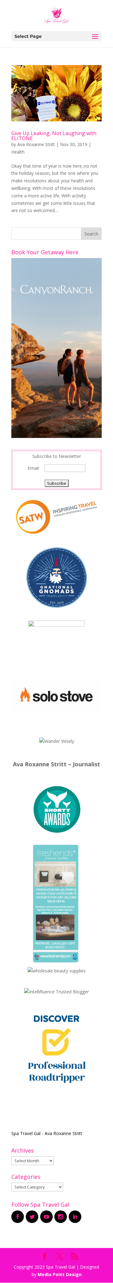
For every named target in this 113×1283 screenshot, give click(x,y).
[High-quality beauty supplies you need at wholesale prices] (57, 971)
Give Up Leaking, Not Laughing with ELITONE (53, 136)
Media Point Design (60, 1274)
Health (17, 152)
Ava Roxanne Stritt (36, 144)
